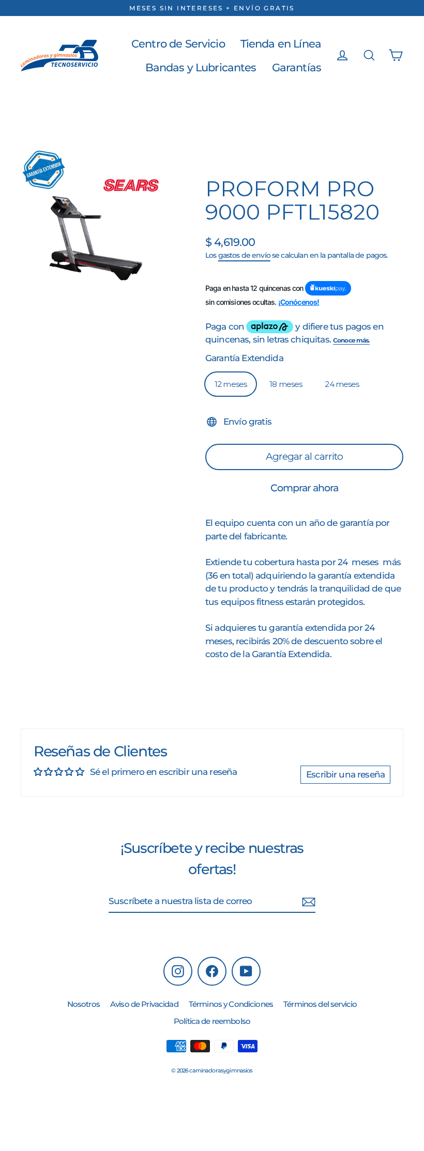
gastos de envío (244, 255)
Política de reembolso (212, 1021)
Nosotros (83, 1004)
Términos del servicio (320, 1004)
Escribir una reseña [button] (345, 774)
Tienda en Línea (280, 43)
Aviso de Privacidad (144, 1004)
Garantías (296, 67)
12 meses (231, 384)
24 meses (342, 384)
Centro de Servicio (178, 43)
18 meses (285, 384)
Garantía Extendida (244, 358)
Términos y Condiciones (231, 1004)
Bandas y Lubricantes (200, 67)
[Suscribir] (308, 902)
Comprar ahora (304, 488)
